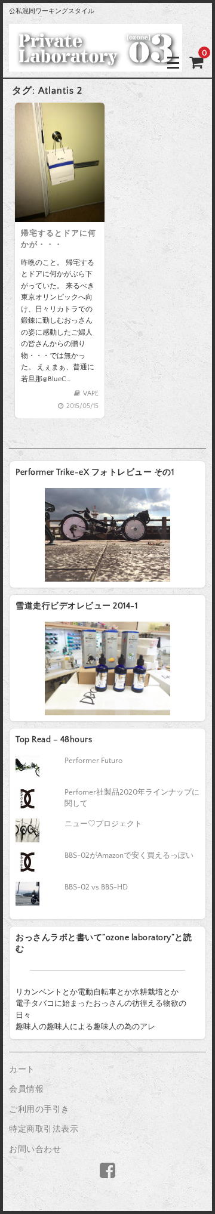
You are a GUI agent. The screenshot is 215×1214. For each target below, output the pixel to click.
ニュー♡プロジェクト (103, 824)
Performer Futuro (93, 760)
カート (22, 1069)
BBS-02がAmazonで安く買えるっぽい (129, 855)
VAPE (91, 393)
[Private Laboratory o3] (95, 62)
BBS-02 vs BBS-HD (96, 887)
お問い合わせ (35, 1149)
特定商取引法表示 (43, 1129)
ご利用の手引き (39, 1109)
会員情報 (26, 1089)
